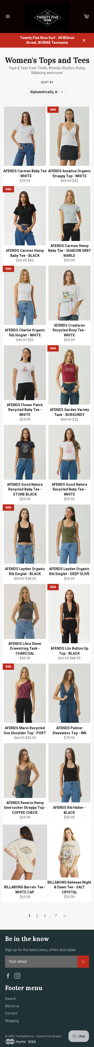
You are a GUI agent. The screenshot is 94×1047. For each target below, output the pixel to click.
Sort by (47, 82)
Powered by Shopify (49, 1036)
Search (10, 999)
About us (12, 1006)
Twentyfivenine (25, 1036)
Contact (11, 1013)
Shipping (12, 1021)
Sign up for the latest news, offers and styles (40, 950)
